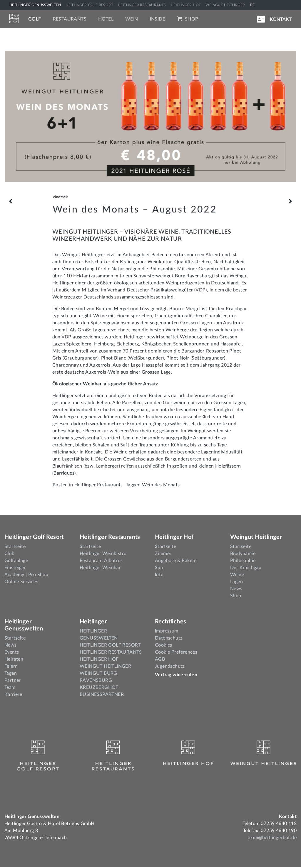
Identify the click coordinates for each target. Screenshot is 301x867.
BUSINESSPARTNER (102, 694)
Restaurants (69, 19)
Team (10, 687)
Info (159, 574)
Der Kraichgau (245, 567)
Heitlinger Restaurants (98, 485)
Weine (237, 574)
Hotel (105, 19)
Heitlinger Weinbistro (103, 553)
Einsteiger (15, 567)
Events (11, 652)
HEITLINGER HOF (186, 5)
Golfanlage (16, 560)
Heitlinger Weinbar (100, 567)
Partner (12, 680)
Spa (159, 567)
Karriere (13, 694)
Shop (190, 19)
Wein (131, 19)
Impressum (166, 631)
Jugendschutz (170, 666)
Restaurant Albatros (101, 560)
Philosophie (242, 560)
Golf (34, 19)
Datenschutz (168, 638)
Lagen (236, 581)
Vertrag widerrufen (176, 674)
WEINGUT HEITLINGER (225, 5)
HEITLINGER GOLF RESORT (89, 5)
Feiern (11, 666)
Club (9, 553)
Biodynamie (242, 553)
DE (252, 5)
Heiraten (13, 659)
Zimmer (163, 553)
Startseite (15, 546)
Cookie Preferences (176, 652)
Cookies (163, 645)
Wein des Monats (161, 485)
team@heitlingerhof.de (272, 837)
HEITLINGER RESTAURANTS (142, 5)
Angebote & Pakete (176, 560)
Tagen (10, 673)
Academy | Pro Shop (26, 574)
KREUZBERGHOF (99, 687)
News (236, 588)
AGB (160, 659)
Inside (157, 19)
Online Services (21, 581)
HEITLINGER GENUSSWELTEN (35, 5)
